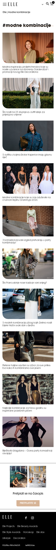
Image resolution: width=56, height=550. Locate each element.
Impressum (30, 545)
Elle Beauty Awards (27, 526)
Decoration (19, 538)
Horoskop (28, 532)
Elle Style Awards (11, 532)
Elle (5, 12)
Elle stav (40, 532)
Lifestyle (6, 538)
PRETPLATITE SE (28, 503)
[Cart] (51, 4)
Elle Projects (8, 526)
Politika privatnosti (11, 545)
